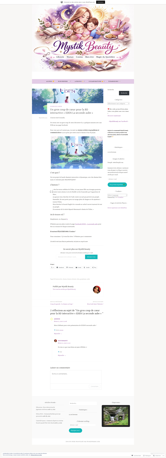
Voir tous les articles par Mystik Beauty (64, 289)
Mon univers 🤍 (64, 81)
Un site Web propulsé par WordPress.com (83, 441)
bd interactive (58, 279)
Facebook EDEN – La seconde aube (86, 224)
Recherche (111, 90)
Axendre (57, 319)
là (67, 219)
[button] (111, 420)
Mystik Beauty (43, 118)
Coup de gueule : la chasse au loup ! (61, 303)
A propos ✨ (79, 81)
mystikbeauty (63, 341)
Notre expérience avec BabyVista (117, 208)
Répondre (57, 333)
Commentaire (94, 386)
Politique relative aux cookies (36, 455)
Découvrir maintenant (114, 116)
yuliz (88, 279)
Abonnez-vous (91, 257)
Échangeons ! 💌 (114, 81)
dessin (65, 279)
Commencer (101, 2)
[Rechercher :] (83, 403)
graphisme (83, 279)
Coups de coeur (56, 106)
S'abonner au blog (83, 421)
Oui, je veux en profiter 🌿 (117, 185)
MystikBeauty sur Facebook (118, 121)
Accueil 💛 (50, 81)
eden (78, 279)
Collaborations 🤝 (96, 81)
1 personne (61, 330)
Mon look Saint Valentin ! (95, 303)
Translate (120, 197)
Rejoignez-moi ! (75, 430)
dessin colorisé (71, 279)
